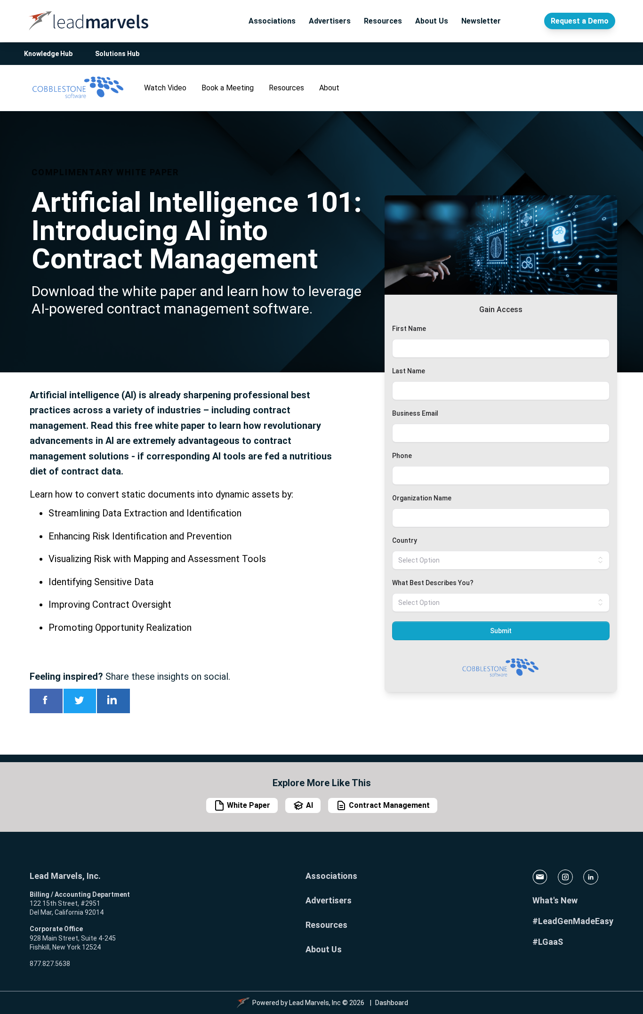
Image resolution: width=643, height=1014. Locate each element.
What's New (555, 900)
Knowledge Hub (48, 53)
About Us (431, 20)
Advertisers (330, 20)
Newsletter (481, 20)
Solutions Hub (117, 53)
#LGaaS (547, 942)
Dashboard (391, 1002)
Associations (272, 20)
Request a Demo (580, 20)
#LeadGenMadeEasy (572, 921)
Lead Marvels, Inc (315, 1002)
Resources (383, 20)
